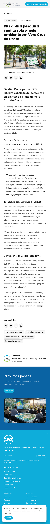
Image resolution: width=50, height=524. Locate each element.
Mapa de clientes (10, 488)
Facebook (33, 497)
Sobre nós (7, 497)
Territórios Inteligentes (12, 478)
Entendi (8, 518)
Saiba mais (8, 513)
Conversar (9, 391)
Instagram (33, 500)
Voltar (9, 13)
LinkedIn (33, 503)
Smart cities (8, 475)
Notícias (7, 503)
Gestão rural (8, 485)
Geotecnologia (9, 471)
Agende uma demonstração (37, 4)
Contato (7, 500)
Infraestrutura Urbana (12, 481)
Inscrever (41, 456)
